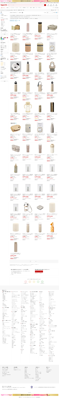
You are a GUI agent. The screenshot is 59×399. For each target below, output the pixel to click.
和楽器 (22, 319)
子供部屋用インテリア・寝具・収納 (53, 342)
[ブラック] (1, 37)
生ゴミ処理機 (4, 342)
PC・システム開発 (23, 342)
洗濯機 (33, 7)
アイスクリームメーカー (5, 343)
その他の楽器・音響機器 (24, 321)
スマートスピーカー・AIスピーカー (16, 308)
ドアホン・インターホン (42, 347)
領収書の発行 (37, 374)
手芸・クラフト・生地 (51, 313)
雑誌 (21, 334)
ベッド (49, 335)
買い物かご (26, 368)
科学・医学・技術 (23, 341)
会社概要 (54, 2)
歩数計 (12, 344)
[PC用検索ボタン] (45, 5)
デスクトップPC (14, 312)
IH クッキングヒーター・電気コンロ (6, 336)
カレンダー (22, 332)
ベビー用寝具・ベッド (42, 324)
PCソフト (13, 326)
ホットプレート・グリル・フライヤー (6, 329)
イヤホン (20, 7)
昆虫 (40, 340)
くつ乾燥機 (4, 299)
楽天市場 (57, 2)
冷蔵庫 (31, 7)
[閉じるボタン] (57, 15)
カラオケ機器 (22, 320)
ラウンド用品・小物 (51, 299)
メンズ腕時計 (50, 319)
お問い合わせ (37, 380)
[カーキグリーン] (4, 37)
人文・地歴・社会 (23, 335)
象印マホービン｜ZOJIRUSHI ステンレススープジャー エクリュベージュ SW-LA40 (15, 234)
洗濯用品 (50, 312)
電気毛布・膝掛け (5, 313)
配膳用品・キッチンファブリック (34, 300)
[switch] (22, 12)
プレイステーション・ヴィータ (34, 314)
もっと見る (12, 274)
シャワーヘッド (13, 338)
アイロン (4, 301)
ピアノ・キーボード (23, 308)
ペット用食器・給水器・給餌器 (43, 338)
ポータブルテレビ (14, 303)
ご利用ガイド (41, 2)
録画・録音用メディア (14, 296)
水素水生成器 (4, 341)
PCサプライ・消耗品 (14, 319)
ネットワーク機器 (14, 320)
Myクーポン (26, 373)
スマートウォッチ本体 (23, 301)
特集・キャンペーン (16, 368)
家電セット (8, 7)
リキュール (41, 297)
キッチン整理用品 (32, 298)
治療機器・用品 (32, 326)
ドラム (22, 312)
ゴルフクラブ (50, 296)
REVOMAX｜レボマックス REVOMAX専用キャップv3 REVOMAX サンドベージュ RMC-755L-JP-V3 (52, 74)
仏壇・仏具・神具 (51, 361)
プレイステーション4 (32, 310)
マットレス (50, 333)
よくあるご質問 (45, 2)
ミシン (3, 302)
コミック (22, 324)
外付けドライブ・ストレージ (15, 321)
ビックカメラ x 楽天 (3, 2)
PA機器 (22, 309)
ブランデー (41, 299)
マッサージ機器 (13, 339)
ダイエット (31, 347)
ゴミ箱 (49, 350)
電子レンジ (40, 7)
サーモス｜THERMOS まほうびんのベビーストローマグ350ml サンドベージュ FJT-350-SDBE (28, 114)
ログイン (54, 7)
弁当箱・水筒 (31, 299)
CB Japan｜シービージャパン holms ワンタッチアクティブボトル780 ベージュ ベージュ (40, 234)
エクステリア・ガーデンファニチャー (43, 353)
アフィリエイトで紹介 (38, 378)
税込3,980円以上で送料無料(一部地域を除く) (11, 2)
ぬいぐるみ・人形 (42, 303)
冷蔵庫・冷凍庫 (4, 293)
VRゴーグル (22, 305)
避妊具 (31, 328)
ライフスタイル (23, 333)
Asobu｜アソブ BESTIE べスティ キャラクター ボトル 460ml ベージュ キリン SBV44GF (52, 234)
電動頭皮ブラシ (13, 337)
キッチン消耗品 (32, 297)
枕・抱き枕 (50, 334)
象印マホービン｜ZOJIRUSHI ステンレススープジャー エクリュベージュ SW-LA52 (52, 215)
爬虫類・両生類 (41, 339)
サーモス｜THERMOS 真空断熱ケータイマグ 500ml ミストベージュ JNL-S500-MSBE (28, 34)
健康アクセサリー (32, 352)
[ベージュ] (3, 37)
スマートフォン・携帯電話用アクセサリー (25, 295)
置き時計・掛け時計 (51, 347)
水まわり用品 (31, 305)
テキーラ (41, 300)
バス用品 (50, 314)
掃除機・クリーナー (5, 300)
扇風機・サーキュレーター (6, 316)
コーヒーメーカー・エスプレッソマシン (6, 327)
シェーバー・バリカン (14, 331)
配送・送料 (36, 368)
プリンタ (13, 317)
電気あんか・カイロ (5, 314)
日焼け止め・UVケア (32, 342)
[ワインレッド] (7, 37)
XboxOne (31, 312)
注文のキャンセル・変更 (38, 372)
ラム (40, 296)
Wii (30, 319)
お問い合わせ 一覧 (29, 397)
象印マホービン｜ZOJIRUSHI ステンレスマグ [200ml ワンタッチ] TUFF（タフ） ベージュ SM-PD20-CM (28, 93)
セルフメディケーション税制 (5, 389)
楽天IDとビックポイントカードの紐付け (29, 378)
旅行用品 (50, 329)
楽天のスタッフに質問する (39, 271)
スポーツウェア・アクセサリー (52, 305)
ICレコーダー (13, 302)
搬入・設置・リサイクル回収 (5, 372)
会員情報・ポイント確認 (27, 374)
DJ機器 (22, 317)
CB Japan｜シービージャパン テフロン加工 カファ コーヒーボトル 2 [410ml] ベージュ (52, 114)
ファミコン (31, 321)
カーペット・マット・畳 (52, 346)
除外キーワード (2, 78)
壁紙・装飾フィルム (51, 348)
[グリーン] (1, 38)
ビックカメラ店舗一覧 (50, 2)
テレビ (36, 7)
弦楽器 (22, 318)
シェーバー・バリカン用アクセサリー (16, 332)
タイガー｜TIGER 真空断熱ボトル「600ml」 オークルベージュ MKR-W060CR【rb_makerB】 (15, 114)
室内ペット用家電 (42, 342)
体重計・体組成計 (14, 345)
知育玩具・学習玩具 (42, 304)
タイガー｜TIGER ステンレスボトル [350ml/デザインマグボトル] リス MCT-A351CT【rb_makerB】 (40, 114)
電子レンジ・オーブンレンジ (6, 322)
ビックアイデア (12, 7)
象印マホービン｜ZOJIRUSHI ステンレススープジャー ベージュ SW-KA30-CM (15, 54)
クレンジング (31, 338)
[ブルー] (2, 38)
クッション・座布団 (51, 337)
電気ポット (4, 331)
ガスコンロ (4, 330)
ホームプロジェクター (14, 299)
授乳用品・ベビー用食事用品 (43, 325)
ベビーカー (41, 326)
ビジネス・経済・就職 (23, 331)
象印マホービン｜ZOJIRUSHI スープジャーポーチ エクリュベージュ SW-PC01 (28, 135)
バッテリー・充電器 (23, 299)
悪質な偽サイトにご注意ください (13, 389)
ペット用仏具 (41, 341)
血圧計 (12, 346)
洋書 (21, 343)
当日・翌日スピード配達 (5, 368)
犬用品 (40, 332)
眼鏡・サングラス (51, 306)
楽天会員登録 (56, 7)
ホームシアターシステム (15, 301)
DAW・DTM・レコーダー (24, 310)
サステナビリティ (33, 397)
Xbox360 (31, 313)
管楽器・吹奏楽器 (23, 311)
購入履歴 (26, 372)
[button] (1, 30)
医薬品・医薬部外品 (32, 325)
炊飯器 (3, 323)
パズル (40, 310)
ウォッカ (41, 298)
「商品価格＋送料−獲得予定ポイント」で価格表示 (15, 12)
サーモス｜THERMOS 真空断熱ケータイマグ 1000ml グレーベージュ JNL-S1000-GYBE (15, 254)
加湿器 (3, 317)
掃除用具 (50, 311)
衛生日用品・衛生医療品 (33, 327)
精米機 (3, 324)
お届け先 (2, 51)
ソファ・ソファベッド (51, 336)
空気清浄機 (24, 7)
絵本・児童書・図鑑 (23, 325)
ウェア (49, 300)
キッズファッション (42, 319)
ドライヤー (17, 7)
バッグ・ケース (50, 298)
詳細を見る (36, 18)
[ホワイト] (2, 37)
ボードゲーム (41, 312)
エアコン (28, 7)
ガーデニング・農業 (42, 352)
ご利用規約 (47, 372)
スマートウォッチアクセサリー (24, 302)
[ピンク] (6, 37)
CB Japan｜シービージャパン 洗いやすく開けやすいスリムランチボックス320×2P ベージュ (15, 155)
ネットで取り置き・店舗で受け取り (6, 374)
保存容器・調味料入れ (33, 296)
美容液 (31, 339)
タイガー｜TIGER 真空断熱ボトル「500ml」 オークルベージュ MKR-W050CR (39, 74)
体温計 (12, 347)
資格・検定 (22, 345)
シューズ (50, 297)
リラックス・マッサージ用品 (33, 353)
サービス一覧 (24, 397)
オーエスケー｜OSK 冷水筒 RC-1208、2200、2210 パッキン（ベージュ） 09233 (40, 135)
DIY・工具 (41, 346)
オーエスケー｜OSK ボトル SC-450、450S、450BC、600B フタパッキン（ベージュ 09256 (52, 54)
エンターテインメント (23, 326)
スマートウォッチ (51, 324)
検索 (4, 81)
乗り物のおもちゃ (42, 305)
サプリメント (31, 346)
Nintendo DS (31, 320)
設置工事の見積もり (4, 373)
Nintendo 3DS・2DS (32, 311)
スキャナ (13, 318)
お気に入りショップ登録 (38, 373)
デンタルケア (13, 336)
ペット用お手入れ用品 (42, 333)
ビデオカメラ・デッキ (14, 300)
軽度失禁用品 (31, 333)
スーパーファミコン (32, 322)
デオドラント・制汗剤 (33, 341)
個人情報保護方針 (38, 397)
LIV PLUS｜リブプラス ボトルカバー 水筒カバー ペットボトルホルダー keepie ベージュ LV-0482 (15, 175)
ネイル (31, 340)
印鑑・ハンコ (50, 310)
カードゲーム (41, 311)
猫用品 (40, 331)
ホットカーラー (13, 335)
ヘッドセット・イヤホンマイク (24, 300)
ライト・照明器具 (51, 349)
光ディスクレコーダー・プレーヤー (16, 297)
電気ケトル (4, 332)
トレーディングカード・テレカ (43, 313)
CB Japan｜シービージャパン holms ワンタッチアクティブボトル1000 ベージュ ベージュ (28, 234)
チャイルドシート (42, 327)
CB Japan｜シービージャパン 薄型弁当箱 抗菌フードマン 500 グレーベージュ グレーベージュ (40, 215)
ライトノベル (22, 344)
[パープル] (3, 38)
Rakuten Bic (4, 5)
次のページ (36, 261)
